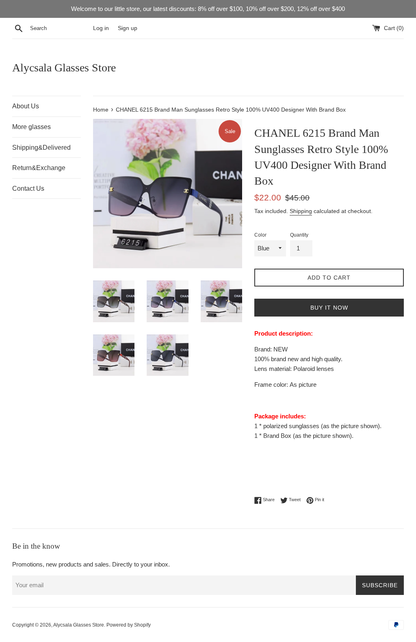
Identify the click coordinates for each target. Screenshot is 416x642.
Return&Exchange (38, 167)
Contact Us (28, 188)
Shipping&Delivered (41, 147)
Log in (101, 28)
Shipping (301, 211)
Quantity (299, 235)
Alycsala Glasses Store (64, 67)
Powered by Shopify (128, 625)
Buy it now (329, 307)
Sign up (127, 28)
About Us (25, 106)
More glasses (31, 126)
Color (260, 235)
